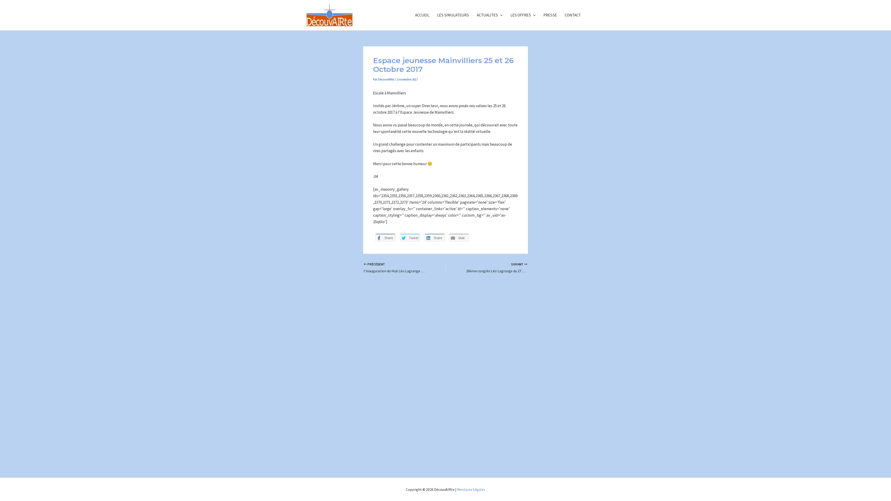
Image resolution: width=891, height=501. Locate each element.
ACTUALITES (487, 15)
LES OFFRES (520, 15)
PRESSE (550, 15)
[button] (500, 15)
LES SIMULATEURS (453, 15)
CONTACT (573, 15)
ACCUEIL (422, 15)
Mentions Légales (471, 489)
